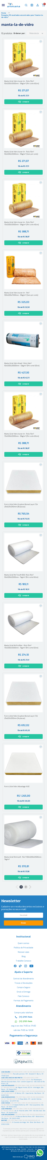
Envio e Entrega (23, 992)
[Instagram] (25, 966)
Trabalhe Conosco (23, 961)
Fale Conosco (23, 996)
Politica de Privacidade (23, 947)
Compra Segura (23, 987)
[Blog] (20, 966)
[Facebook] (15, 966)
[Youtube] (31, 966)
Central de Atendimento (23, 978)
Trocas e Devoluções (23, 983)
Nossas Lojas (23, 952)
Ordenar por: (19, 33)
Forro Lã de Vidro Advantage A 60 (16, 787)
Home (3, 13)
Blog (23, 956)
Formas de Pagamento (23, 1000)
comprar (25, 102)
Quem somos (23, 943)
